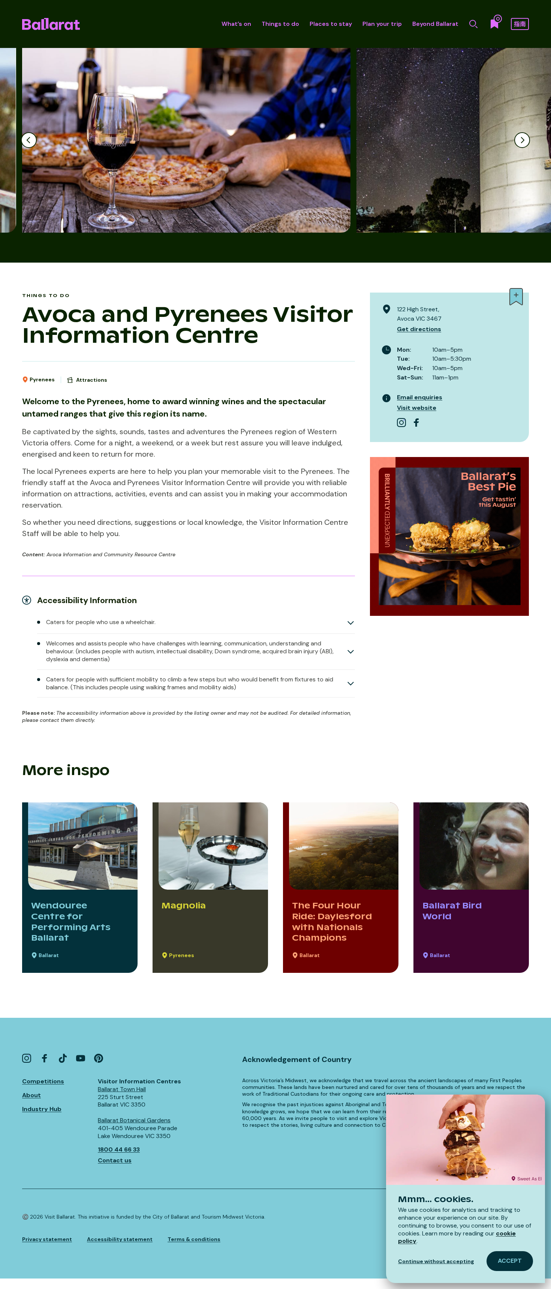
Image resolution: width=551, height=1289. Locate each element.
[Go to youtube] (80, 1058)
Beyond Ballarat (435, 24)
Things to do (280, 24)
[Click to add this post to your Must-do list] (516, 296)
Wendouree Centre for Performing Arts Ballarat (71, 921)
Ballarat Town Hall (122, 1089)
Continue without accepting (436, 1261)
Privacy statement (47, 1239)
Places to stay (331, 24)
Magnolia (184, 905)
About (31, 1095)
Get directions (419, 329)
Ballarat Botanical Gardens (134, 1120)
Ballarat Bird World (452, 911)
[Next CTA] (522, 140)
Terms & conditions (194, 1239)
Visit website (416, 408)
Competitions (43, 1081)
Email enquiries (419, 397)
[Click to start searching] (473, 23)
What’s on (236, 24)
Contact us (115, 1160)
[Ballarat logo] (51, 24)
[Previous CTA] (29, 140)
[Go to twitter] (62, 1058)
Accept (510, 1261)
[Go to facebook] (416, 422)
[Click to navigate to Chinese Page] (520, 24)
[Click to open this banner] (449, 536)
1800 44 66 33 (119, 1149)
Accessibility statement (120, 1239)
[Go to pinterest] (98, 1058)
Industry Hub (41, 1109)
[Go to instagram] (401, 422)
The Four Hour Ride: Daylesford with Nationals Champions (332, 921)
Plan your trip (382, 24)
